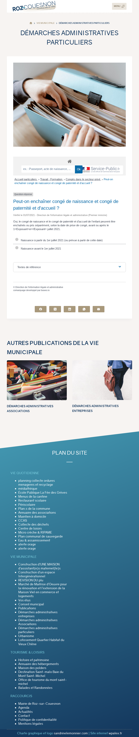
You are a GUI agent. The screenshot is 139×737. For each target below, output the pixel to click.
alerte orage (27, 544)
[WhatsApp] (84, 309)
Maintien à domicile (32, 517)
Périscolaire (26, 505)
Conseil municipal (31, 604)
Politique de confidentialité (37, 720)
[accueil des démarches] (69, 161)
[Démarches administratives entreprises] (102, 380)
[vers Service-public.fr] (100, 169)
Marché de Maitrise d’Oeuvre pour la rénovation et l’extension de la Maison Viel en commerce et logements (42, 590)
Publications (27, 608)
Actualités (25, 712)
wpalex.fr (115, 733)
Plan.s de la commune (34, 509)
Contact (24, 716)
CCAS (22, 520)
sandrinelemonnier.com (71, 733)
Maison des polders (32, 668)
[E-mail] (98, 309)
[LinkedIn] (69, 309)
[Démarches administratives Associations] (37, 380)
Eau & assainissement (34, 540)
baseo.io (45, 290)
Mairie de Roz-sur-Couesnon (39, 704)
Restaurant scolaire (32, 500)
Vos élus (24, 600)
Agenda (23, 708)
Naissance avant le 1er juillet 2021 (40, 248)
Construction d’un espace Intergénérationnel (36, 574)
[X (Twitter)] (55, 309)
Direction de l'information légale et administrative (39, 287)
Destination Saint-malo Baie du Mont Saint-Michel (40, 674)
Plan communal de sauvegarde (40, 536)
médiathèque (27, 489)
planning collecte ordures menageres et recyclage (36, 483)
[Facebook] (41, 309)
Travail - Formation (51, 179)
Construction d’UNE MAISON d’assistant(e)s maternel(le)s (39, 566)
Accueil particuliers (25, 179)
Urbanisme (26, 636)
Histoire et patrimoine (33, 660)
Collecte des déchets (33, 524)
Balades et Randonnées (35, 688)
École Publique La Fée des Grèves (42, 493)
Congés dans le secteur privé (83, 179)
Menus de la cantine (32, 496)
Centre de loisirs (30, 528)
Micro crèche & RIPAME (35, 532)
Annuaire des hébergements (38, 664)
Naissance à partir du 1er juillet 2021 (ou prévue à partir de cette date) (61, 240)
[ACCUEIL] (31, 23)
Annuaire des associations (37, 513)
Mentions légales (30, 724)
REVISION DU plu (30, 580)
